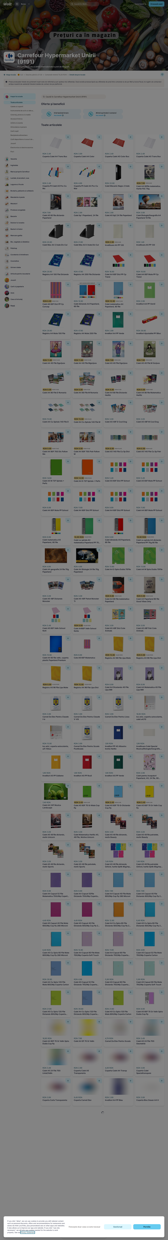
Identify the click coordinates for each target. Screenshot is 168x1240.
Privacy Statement (28, 1232)
